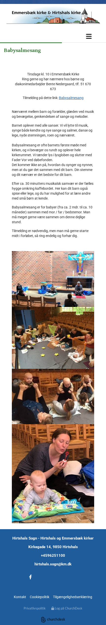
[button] (53, 36)
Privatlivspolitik (35, 608)
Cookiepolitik (39, 597)
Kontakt (20, 597)
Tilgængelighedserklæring (72, 597)
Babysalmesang (71, 98)
